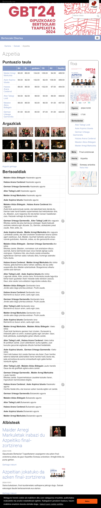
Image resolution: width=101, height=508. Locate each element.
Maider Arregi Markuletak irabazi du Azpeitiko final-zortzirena (23, 437)
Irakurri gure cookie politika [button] (51, 504)
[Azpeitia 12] (9, 158)
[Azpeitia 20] (26, 133)
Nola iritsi (84, 167)
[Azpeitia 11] (26, 158)
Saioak (17, 45)
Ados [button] (87, 501)
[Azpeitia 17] (58, 133)
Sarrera (7, 45)
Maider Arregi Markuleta (10, 74)
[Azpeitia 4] (42, 158)
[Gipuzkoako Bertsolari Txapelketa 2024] (50, 19)
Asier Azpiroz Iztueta (9, 81)
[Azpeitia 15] (26, 146)
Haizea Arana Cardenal (8, 89)
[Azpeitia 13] (58, 146)
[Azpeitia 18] (42, 133)
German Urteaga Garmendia (8, 114)
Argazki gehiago (9, 166)
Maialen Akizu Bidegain (8, 105)
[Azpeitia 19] (9, 133)
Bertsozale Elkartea (12, 38)
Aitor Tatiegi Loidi (9, 97)
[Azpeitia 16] (9, 146)
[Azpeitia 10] (58, 158)
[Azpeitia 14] (42, 146)
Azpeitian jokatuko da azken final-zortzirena (23, 474)
